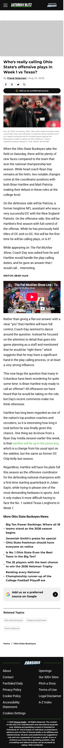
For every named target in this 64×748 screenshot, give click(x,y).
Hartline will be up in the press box (35, 443)
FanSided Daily (13, 683)
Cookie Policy (12, 696)
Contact (8, 677)
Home (6, 643)
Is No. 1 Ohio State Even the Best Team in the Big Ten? (29, 554)
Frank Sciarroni (16, 78)
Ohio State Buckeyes (13, 620)
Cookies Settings (14, 713)
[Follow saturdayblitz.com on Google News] (55, 594)
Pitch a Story (47, 683)
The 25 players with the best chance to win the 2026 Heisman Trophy (32, 564)
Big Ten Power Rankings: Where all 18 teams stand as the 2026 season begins (33, 528)
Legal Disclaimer (50, 696)
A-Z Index (45, 702)
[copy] (24, 84)
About (7, 671)
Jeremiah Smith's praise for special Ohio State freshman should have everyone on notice (31, 542)
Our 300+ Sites (49, 677)
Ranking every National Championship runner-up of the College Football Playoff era (28, 576)
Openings (45, 671)
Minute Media (20, 722)
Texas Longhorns (11, 628)
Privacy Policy (12, 689)
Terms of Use (48, 689)
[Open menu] (5, 5)
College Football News (36, 620)
